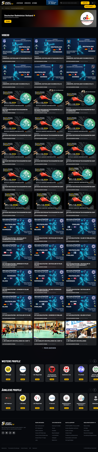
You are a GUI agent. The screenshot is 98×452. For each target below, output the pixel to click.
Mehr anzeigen (50, 348)
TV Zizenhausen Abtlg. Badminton (52, 375)
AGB (30, 448)
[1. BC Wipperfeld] (37, 369)
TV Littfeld (81, 374)
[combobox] (70, 2)
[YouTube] (6, 432)
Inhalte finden (68, 433)
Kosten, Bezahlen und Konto (71, 428)
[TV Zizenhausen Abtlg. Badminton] (52, 369)
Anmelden (85, 2)
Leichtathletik (55, 435)
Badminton (7, 8)
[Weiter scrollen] (94, 361)
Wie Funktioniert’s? (39, 425)
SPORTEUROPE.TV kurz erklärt (72, 425)
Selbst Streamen (39, 430)
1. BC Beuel (8, 374)
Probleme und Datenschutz (71, 435)
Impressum (34, 448)
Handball (54, 430)
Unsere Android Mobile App (41, 435)
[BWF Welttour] (8, 398)
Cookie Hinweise (24, 448)
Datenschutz (4, 448)
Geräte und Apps (69, 430)
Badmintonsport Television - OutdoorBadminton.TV (81, 404)
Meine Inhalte (87, 425)
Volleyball (54, 437)
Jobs (36, 440)
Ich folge (86, 428)
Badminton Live (66, 374)
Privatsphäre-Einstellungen (13, 448)
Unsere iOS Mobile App (40, 433)
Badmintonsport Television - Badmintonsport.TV (66, 404)
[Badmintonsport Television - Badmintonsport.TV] (66, 398)
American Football (56, 425)
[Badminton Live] (66, 369)
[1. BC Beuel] (8, 369)
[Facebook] (13, 432)
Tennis (53, 428)
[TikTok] (10, 432)
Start (3, 8)
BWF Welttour (8, 403)
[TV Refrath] (23, 369)
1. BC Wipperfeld (37, 374)
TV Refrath (23, 374)
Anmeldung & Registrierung (90, 435)
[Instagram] (3, 432)
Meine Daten (86, 430)
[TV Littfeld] (81, 369)
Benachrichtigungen (88, 433)
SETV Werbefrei (39, 428)
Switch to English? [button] (89, 5)
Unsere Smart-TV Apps (40, 437)
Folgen (8, 21)
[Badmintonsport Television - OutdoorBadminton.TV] (81, 398)
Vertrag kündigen (69, 440)
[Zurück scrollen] (90, 361)
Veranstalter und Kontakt (71, 437)
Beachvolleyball (55, 433)
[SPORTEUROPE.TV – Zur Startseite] (7, 2)
